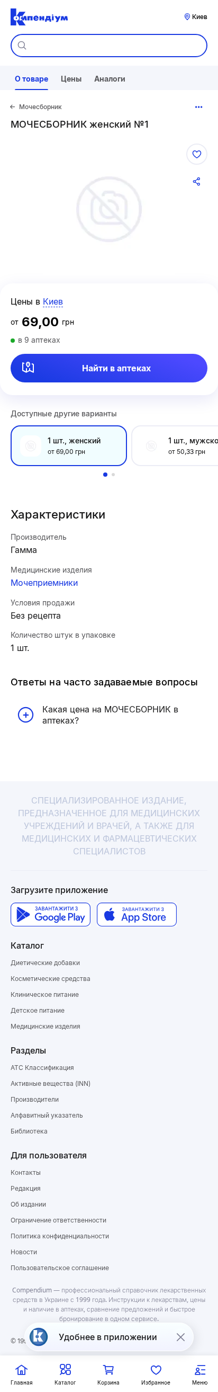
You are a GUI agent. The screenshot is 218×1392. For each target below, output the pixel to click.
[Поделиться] (196, 181)
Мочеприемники (44, 582)
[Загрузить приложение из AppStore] (137, 914)
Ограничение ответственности (58, 1220)
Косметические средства (50, 979)
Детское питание (38, 1010)
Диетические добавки (45, 963)
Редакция (26, 1188)
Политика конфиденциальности (60, 1236)
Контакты (26, 1172)
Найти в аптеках (116, 368)
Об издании (28, 1204)
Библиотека (29, 1131)
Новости (24, 1252)
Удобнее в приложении (108, 1337)
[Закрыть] (180, 1336)
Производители (35, 1099)
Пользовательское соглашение (60, 1268)
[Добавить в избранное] (196, 154)
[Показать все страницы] (198, 107)
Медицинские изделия (45, 1026)
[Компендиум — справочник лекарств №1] (39, 16)
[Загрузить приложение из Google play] (50, 914)
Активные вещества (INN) (50, 1083)
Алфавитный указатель (47, 1115)
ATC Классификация (42, 1068)
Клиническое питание (45, 994)
